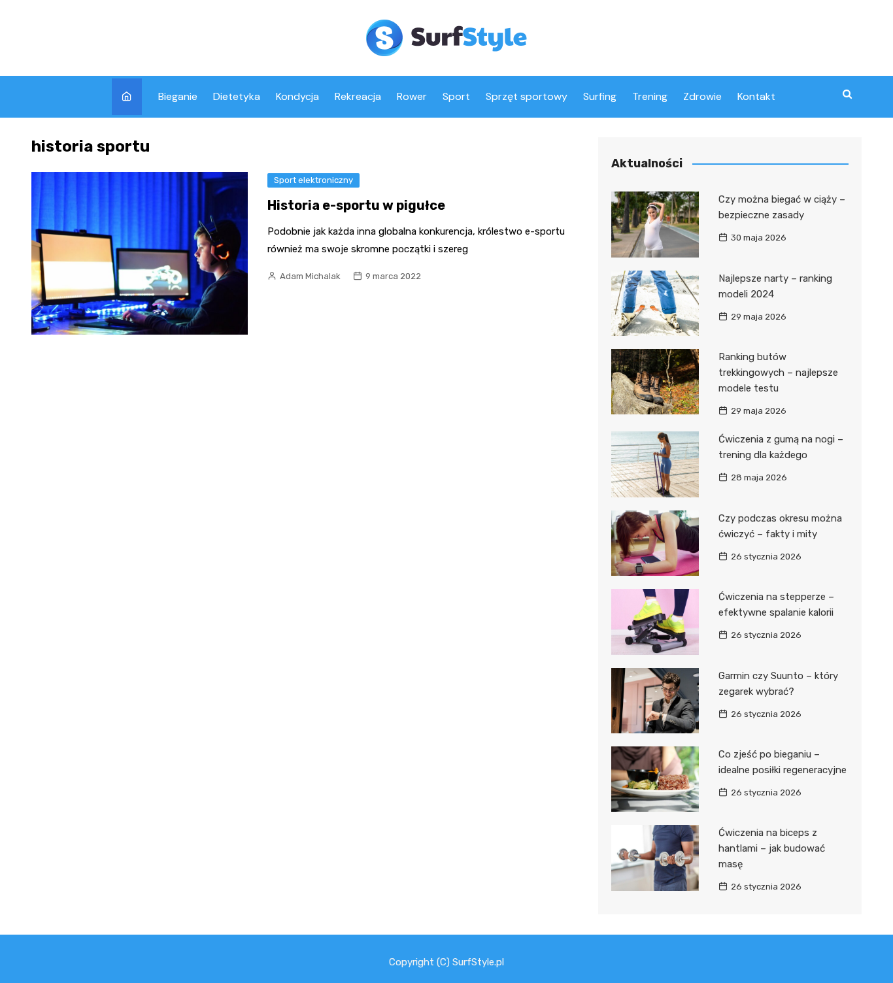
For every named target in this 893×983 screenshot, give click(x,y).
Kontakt (756, 96)
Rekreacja (358, 96)
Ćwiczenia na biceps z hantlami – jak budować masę (771, 848)
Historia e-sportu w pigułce (356, 205)
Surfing (599, 96)
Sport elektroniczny (313, 180)
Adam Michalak (310, 276)
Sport (456, 96)
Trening (649, 96)
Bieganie (177, 96)
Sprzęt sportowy (526, 96)
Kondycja (297, 96)
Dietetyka (236, 96)
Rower (412, 96)
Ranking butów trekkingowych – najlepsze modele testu (778, 372)
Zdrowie (702, 96)
